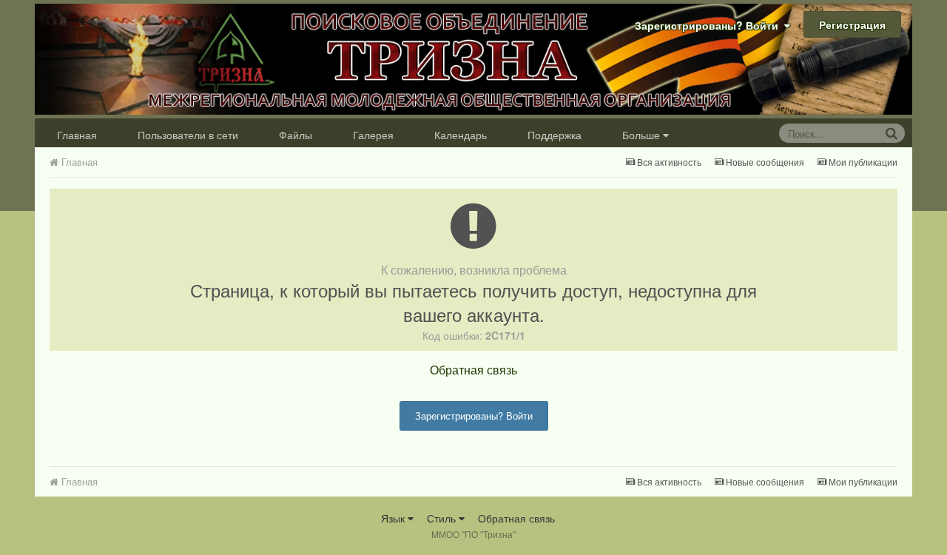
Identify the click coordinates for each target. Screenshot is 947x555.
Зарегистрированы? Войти (709, 25)
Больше (641, 134)
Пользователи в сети (188, 134)
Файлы (295, 134)
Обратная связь (473, 369)
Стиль (443, 518)
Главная (77, 134)
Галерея (373, 134)
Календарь (460, 134)
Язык (394, 518)
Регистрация (852, 24)
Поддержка (555, 134)
